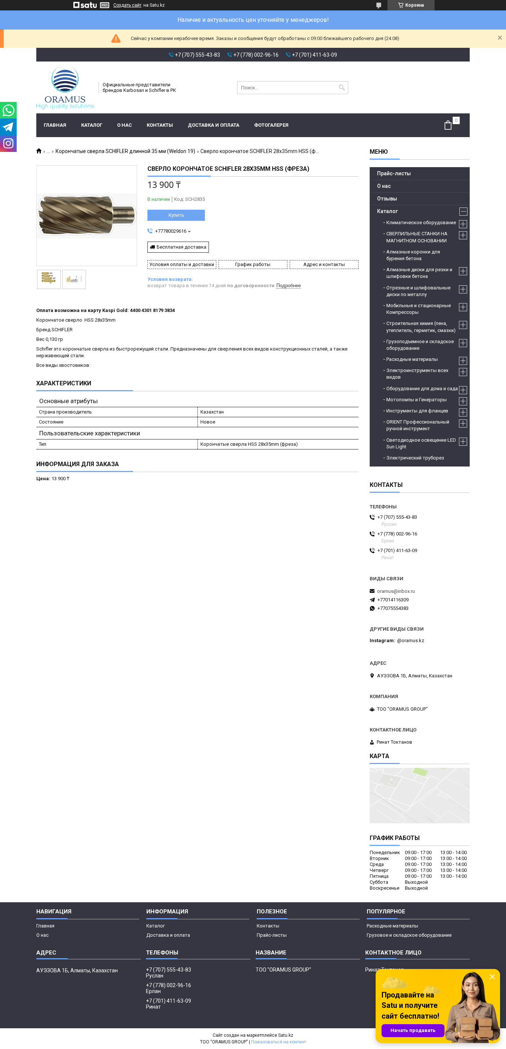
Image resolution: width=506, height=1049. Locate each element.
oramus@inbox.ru (396, 591)
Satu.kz (285, 1035)
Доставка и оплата (213, 125)
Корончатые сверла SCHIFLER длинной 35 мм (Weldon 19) (125, 151)
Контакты (160, 125)
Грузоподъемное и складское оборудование (420, 345)
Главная (55, 125)
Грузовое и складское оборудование (409, 935)
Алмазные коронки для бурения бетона (413, 255)
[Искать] (341, 87)
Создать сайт (127, 5)
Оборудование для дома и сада (422, 388)
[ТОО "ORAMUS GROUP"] (65, 87)
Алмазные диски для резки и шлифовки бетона (419, 273)
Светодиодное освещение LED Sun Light (421, 443)
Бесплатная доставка (181, 247)
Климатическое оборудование (421, 222)
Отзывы (387, 199)
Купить (176, 215)
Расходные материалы (412, 359)
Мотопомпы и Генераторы (416, 399)
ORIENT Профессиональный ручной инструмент (417, 425)
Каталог (91, 125)
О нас (124, 125)
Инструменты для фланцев (417, 411)
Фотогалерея (271, 125)
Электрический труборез (415, 458)
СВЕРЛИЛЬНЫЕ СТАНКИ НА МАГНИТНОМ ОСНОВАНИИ (416, 237)
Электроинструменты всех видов (417, 374)
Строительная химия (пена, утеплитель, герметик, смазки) (421, 327)
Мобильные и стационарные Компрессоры (418, 309)
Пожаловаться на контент (278, 1042)
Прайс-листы (394, 173)
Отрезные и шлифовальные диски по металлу (418, 291)
